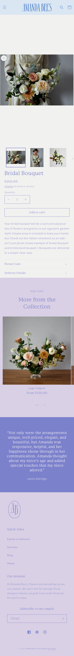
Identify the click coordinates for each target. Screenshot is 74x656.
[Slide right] (45, 405)
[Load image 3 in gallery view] (58, 157)
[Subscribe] (63, 618)
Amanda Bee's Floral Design (36, 649)
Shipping (8, 186)
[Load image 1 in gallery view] (16, 157)
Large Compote (36, 388)
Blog (10, 555)
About (11, 563)
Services (12, 547)
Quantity (9, 192)
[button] (4, 7)
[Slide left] (29, 405)
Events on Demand (18, 539)
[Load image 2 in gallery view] (37, 157)
